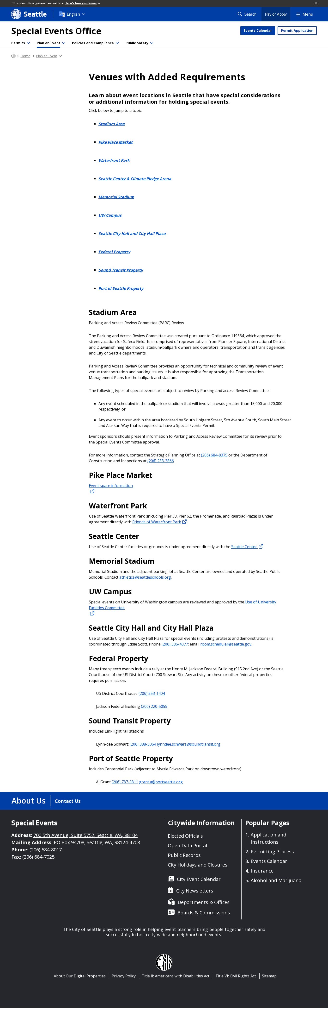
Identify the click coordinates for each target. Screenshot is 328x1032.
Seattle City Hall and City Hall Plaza (132, 233)
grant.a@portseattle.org (161, 782)
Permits (18, 43)
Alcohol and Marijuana (276, 880)
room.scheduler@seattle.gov (225, 644)
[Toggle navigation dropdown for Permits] (28, 43)
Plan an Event (48, 43)
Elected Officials (185, 836)
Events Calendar (258, 30)
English (73, 14)
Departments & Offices (204, 902)
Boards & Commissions (203, 912)
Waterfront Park (114, 160)
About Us (29, 800)
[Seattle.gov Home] (13, 56)
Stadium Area (111, 123)
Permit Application (297, 30)
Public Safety (137, 43)
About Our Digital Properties (80, 976)
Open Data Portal (187, 845)
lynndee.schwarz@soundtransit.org (188, 744)
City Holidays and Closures (197, 864)
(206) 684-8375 (214, 455)
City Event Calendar (199, 879)
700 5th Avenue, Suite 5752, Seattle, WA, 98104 (85, 835)
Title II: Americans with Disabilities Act (175, 976)
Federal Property (114, 251)
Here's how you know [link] (81, 3)
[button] (316, 3)
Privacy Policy (124, 976)
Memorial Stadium (116, 196)
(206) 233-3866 (160, 460)
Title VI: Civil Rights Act (235, 976)
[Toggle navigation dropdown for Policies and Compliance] (117, 43)
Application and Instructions (268, 838)
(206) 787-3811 (125, 782)
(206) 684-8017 (46, 849)
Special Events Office (56, 31)
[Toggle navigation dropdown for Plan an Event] (63, 43)
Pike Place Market (115, 142)
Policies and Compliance (93, 43)
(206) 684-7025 (38, 857)
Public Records (184, 855)
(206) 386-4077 (175, 644)
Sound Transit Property (120, 269)
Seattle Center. (244, 546)
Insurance (262, 870)
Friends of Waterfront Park (156, 522)
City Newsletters (194, 890)
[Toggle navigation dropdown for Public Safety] (151, 43)
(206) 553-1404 (152, 693)
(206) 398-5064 (143, 744)
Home (25, 55)
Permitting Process (272, 851)
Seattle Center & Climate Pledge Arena (134, 178)
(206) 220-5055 (154, 706)
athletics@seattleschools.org (145, 577)
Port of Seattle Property (120, 288)
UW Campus (109, 215)
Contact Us (68, 801)
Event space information (111, 485)
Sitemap (269, 976)
